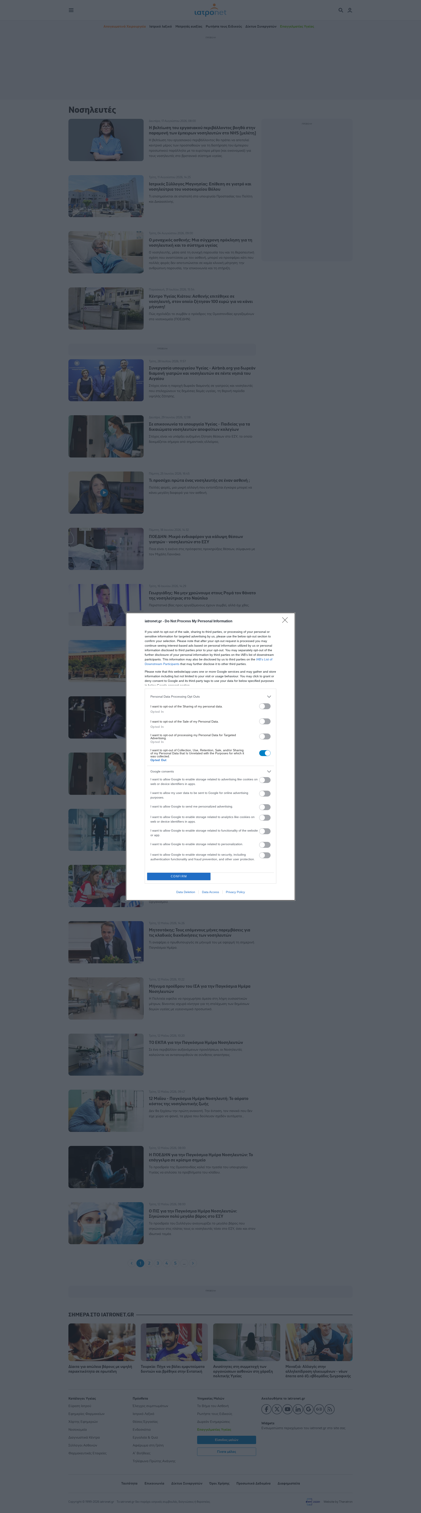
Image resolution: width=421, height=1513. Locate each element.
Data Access (210, 892)
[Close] (286, 621)
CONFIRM (179, 876)
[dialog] (210, 756)
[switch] (265, 706)
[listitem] (210, 696)
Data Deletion (185, 892)
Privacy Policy (235, 892)
